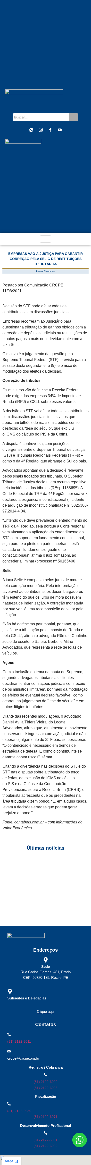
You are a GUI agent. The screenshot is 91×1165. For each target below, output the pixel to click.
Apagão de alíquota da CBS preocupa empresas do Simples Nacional (43, 897)
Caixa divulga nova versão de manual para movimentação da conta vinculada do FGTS (37, 886)
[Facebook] (50, 130)
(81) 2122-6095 (45, 1088)
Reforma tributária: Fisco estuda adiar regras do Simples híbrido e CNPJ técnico (40, 908)
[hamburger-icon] (45, 239)
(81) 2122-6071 (45, 1117)
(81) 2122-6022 (45, 1082)
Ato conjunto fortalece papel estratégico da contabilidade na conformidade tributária (35, 876)
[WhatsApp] (31, 130)
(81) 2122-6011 (19, 1041)
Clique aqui (45, 1011)
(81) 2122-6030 (19, 1111)
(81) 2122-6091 (45, 1140)
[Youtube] (60, 130)
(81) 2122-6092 (45, 1146)
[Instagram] (41, 130)
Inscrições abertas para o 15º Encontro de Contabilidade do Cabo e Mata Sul (35, 865)
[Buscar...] (73, 117)
